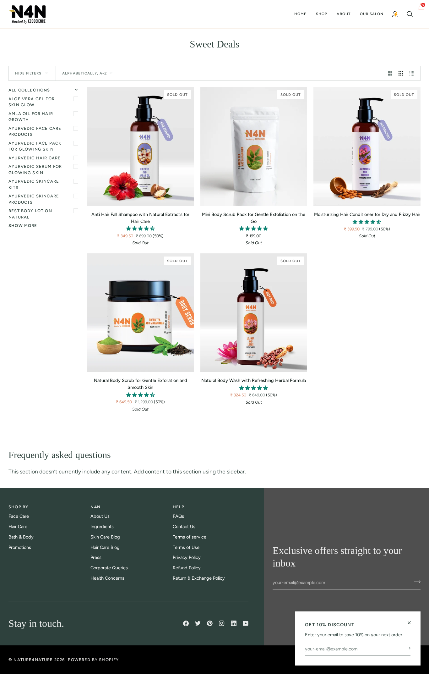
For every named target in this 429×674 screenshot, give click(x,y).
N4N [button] (95, 507)
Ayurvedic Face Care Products (34, 131)
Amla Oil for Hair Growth (30, 116)
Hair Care (17, 526)
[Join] (405, 648)
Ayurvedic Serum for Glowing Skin (35, 169)
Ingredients (102, 526)
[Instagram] (222, 623)
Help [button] (179, 507)
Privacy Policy (187, 557)
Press (95, 557)
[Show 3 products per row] (400, 73)
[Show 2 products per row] (390, 73)
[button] (321, 14)
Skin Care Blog (105, 537)
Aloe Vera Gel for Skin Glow (31, 102)
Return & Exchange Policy (199, 578)
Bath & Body (21, 537)
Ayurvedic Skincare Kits (33, 184)
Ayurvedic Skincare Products (33, 199)
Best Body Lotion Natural (30, 213)
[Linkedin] (233, 623)
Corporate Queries (109, 568)
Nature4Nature (33, 659)
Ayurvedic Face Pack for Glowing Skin (34, 146)
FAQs (178, 516)
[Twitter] (198, 623)
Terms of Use (186, 547)
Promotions (19, 547)
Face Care (18, 516)
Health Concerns (107, 578)
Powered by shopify (93, 659)
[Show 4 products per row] (413, 73)
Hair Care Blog (105, 547)
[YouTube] (245, 623)
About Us (100, 516)
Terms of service (189, 537)
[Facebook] (186, 623)
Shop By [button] (18, 507)
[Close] (412, 620)
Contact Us (184, 526)
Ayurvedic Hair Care (34, 158)
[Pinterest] (210, 623)
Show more (22, 225)
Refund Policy (187, 568)
